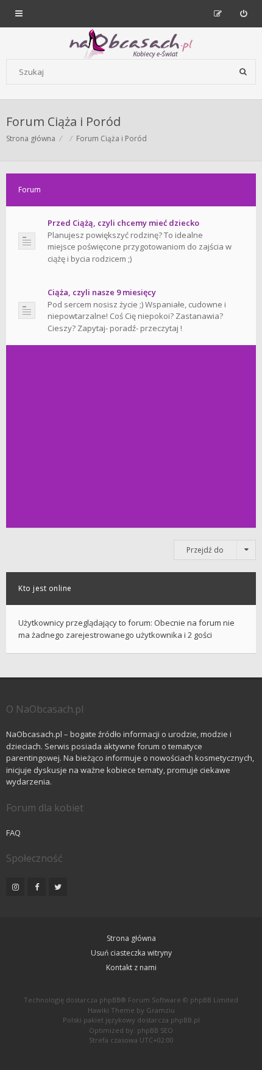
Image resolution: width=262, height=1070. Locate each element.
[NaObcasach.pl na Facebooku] (36, 887)
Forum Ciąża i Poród (63, 121)
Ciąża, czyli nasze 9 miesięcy (102, 292)
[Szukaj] (243, 72)
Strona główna (131, 938)
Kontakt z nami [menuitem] (131, 967)
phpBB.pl (185, 1019)
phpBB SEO (155, 1030)
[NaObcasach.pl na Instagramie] (15, 887)
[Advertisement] (131, 436)
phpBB (110, 999)
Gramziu (160, 1010)
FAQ (13, 832)
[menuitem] (243, 13)
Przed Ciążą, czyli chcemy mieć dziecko (123, 222)
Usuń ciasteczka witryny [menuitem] (131, 953)
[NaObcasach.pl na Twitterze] (58, 887)
